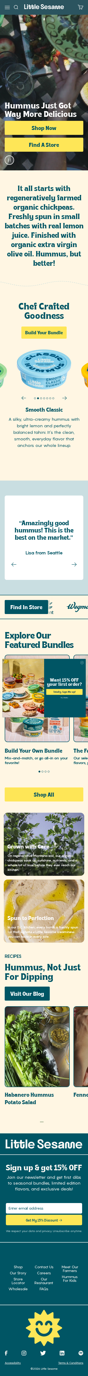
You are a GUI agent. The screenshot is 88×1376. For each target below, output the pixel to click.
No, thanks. (64, 697)
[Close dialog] (81, 662)
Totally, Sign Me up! (64, 691)
